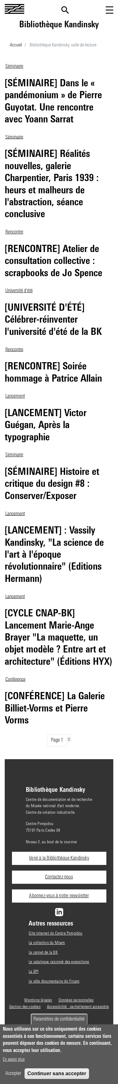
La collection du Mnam (47, 943)
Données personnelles (76, 1000)
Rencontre (14, 232)
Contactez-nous (59, 877)
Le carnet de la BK (43, 953)
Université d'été (19, 290)
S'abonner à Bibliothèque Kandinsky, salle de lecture (110, 60)
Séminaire (14, 66)
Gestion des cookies (25, 1007)
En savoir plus (14, 1059)
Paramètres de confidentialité (59, 1019)
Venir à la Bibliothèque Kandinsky (59, 858)
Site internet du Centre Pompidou (55, 933)
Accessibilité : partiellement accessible (78, 1007)
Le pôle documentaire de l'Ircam (54, 981)
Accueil (16, 45)
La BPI (33, 972)
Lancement (15, 396)
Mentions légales (38, 1000)
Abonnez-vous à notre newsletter (59, 896)
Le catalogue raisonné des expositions (59, 962)
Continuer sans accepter (56, 1073)
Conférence (15, 679)
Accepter (13, 1073)
